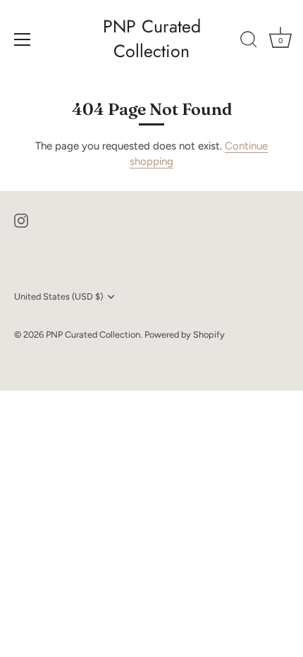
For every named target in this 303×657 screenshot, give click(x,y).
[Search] (248, 41)
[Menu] (22, 39)
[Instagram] (21, 220)
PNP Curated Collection (152, 38)
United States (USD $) (58, 296)
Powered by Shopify (184, 334)
